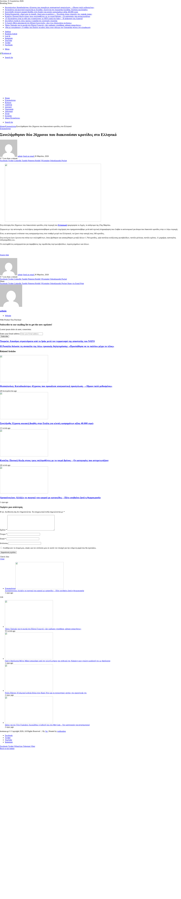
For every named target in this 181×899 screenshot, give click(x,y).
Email (3, 539)
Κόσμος (8, 102)
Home (7, 98)
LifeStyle (8, 105)
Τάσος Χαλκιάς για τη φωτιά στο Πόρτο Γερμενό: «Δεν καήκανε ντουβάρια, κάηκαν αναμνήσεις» (43, 25)
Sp (46, 731)
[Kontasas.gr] (5, 53)
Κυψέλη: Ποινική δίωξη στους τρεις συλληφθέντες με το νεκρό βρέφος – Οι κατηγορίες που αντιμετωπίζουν (47, 16)
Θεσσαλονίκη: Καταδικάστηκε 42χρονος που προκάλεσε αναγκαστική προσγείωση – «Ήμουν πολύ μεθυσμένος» (49, 7)
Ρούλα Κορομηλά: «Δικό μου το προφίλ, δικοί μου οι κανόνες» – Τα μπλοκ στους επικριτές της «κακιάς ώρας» (48, 14)
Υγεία (7, 114)
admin (20, 156)
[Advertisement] (90, 78)
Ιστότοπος (4, 543)
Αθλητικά (9, 111)
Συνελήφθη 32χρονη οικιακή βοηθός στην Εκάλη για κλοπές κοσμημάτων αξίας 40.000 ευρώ (41, 12)
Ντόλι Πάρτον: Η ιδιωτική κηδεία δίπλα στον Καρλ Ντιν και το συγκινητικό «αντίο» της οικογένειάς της (46, 693)
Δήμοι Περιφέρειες (12, 118)
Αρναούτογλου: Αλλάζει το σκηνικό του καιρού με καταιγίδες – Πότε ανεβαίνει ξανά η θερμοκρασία (50, 497)
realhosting (61, 731)
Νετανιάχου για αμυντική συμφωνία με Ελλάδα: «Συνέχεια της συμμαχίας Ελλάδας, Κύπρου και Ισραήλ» (46, 10)
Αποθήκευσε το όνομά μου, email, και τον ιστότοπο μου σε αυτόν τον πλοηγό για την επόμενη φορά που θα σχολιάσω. (49, 548)
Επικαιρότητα (10, 100)
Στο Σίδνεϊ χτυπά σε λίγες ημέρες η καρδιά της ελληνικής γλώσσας (31, 21)
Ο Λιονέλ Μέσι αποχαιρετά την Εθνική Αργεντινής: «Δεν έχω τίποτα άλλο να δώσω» (38, 23)
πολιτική (8, 107)
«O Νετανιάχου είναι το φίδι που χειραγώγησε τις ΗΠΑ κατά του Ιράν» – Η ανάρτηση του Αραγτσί (44, 18)
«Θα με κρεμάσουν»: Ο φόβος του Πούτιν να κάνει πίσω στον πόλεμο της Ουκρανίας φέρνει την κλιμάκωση (47, 27)
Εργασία (8, 116)
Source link (4, 255)
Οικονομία (9, 109)
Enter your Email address (10, 334)
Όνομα (3, 534)
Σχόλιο (3, 530)
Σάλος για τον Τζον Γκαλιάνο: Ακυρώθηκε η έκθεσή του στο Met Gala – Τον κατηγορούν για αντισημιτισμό (47, 725)
